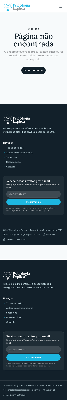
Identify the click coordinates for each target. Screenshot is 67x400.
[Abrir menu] (61, 6)
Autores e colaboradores (19, 152)
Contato (10, 166)
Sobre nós (11, 157)
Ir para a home (33, 70)
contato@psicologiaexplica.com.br (23, 234)
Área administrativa (16, 239)
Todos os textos (15, 147)
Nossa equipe (13, 162)
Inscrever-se (33, 202)
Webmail (50, 234)
